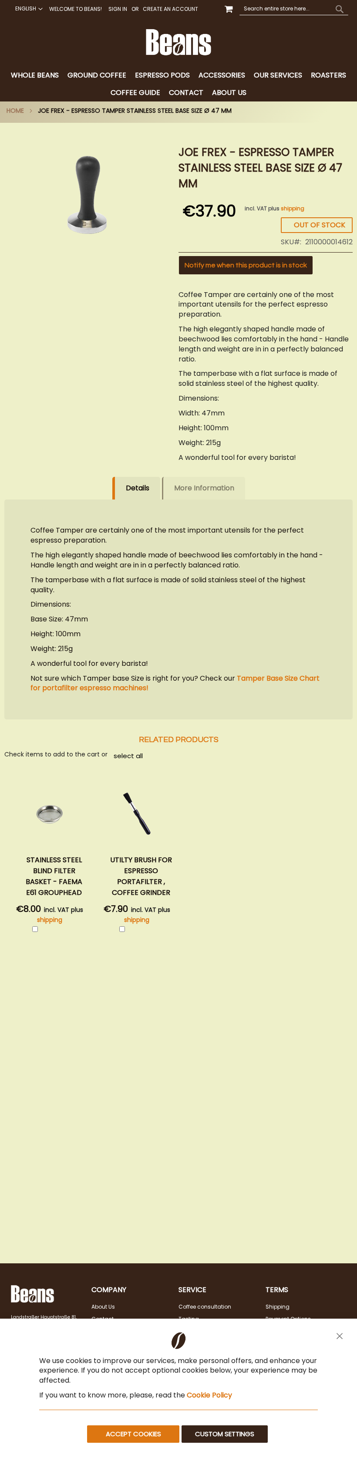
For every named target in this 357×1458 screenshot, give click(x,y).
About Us (103, 1306)
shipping (292, 208)
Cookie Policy (209, 1395)
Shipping (278, 1306)
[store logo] (179, 42)
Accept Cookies (133, 1433)
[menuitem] (35, 75)
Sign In (117, 9)
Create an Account (170, 9)
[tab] (178, 84)
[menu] (178, 84)
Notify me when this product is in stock (246, 265)
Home (15, 111)
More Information (204, 488)
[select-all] (128, 755)
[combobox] (293, 8)
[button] (28, 9)
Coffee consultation (204, 1306)
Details (137, 488)
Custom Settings (224, 1433)
